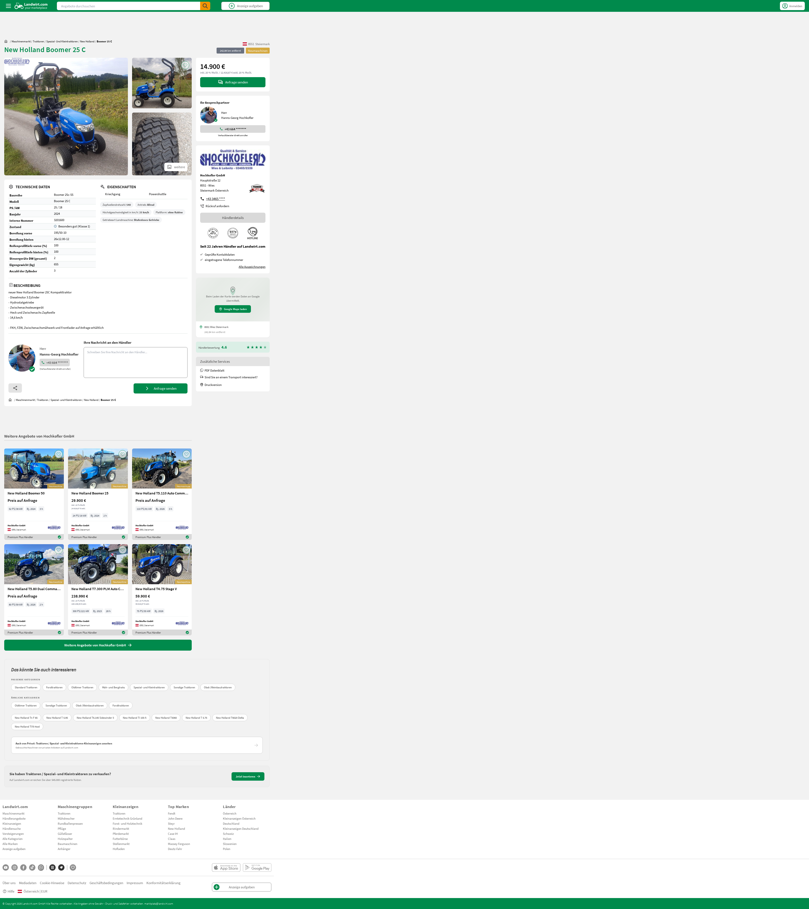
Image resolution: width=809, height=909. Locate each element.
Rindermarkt (121, 828)
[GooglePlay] (257, 867)
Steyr (171, 823)
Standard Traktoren (26, 687)
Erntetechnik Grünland (127, 818)
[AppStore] (226, 867)
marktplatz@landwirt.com (158, 903)
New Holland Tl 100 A (134, 718)
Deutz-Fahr (175, 849)
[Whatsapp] (41, 868)
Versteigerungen (13, 833)
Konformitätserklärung (163, 882)
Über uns (9, 882)
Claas (171, 838)
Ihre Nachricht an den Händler (107, 342)
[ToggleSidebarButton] (8, 6)
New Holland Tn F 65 (26, 718)
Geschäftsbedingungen (106, 882)
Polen (226, 849)
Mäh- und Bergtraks (113, 687)
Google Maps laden (235, 309)
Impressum (135, 882)
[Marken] (61, 867)
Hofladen (119, 849)
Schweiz (228, 833)
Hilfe (11, 891)
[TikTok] (32, 867)
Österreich (229, 813)
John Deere (175, 818)
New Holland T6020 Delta (230, 718)
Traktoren (64, 813)
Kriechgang (112, 194)
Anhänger (64, 849)
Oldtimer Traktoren (82, 687)
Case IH (173, 833)
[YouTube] (6, 867)
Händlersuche (12, 828)
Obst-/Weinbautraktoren (218, 687)
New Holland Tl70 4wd (27, 726)
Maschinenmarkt (13, 813)
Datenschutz (77, 882)
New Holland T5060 (166, 718)
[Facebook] (23, 867)
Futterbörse (120, 838)
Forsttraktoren (54, 687)
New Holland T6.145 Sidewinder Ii (95, 718)
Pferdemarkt (121, 833)
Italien (227, 838)
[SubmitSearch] (205, 6)
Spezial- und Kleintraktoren (149, 687)
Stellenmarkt (121, 844)
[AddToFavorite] (185, 65)
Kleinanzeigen (12, 823)
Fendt (171, 813)
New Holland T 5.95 (57, 718)
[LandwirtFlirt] (73, 867)
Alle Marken (10, 844)
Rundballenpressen (70, 823)
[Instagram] (14, 867)
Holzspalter (65, 838)
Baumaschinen (67, 844)
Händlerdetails (233, 217)
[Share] (15, 388)
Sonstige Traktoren (184, 687)
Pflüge (62, 828)
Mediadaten (27, 882)
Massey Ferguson (179, 844)
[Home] (31, 6)
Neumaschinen (258, 50)
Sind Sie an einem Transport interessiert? (231, 377)
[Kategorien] (52, 867)
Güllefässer (65, 833)
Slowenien (230, 844)
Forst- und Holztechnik (127, 823)
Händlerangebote (14, 818)
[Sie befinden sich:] (7, 41)
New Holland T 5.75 (196, 718)
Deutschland (231, 823)
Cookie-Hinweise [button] (52, 882)
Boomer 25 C (62, 201)
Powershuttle (157, 194)
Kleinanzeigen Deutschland (241, 828)
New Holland (176, 828)
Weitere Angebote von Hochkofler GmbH (39, 436)
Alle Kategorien (13, 838)
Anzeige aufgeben (14, 849)
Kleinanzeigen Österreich (239, 818)
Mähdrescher (66, 818)
